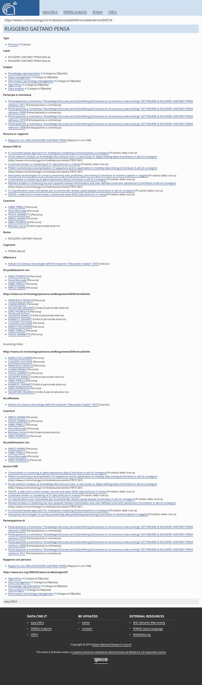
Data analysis (16, 88)
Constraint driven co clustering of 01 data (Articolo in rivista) (44, 164)
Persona (13, 44)
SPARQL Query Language (148, 628)
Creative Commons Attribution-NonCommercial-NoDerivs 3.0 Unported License (118, 652)
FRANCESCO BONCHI (20, 300)
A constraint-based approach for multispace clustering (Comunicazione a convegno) (58, 153)
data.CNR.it (50, 12)
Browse (98, 12)
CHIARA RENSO (17, 304)
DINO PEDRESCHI (18, 222)
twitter (86, 622)
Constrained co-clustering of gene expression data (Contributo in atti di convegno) (57, 179)
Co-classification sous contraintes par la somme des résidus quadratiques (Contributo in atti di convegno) (71, 190)
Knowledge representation (24, 73)
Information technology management (30, 81)
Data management (19, 77)
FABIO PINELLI (16, 207)
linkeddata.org (142, 634)
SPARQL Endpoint (75, 12)
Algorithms (14, 84)
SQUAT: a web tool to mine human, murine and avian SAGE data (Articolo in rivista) (57, 194)
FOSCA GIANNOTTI (19, 214)
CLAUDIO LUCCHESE (20, 323)
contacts (87, 628)
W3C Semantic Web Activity (149, 622)
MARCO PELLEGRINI (20, 326)
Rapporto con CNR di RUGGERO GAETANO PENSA (37, 140)
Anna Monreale (17, 211)
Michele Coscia (17, 226)
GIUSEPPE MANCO (19, 315)
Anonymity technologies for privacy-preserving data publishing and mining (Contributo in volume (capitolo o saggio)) (78, 175)
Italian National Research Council (111, 644)
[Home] (19, 8)
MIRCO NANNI (16, 218)
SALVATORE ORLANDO (21, 308)
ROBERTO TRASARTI (20, 319)
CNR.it (112, 12)
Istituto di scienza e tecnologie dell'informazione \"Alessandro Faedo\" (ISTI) (53, 263)
